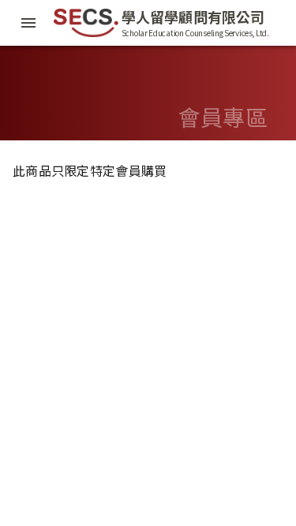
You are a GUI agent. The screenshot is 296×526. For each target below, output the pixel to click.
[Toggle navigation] (28, 23)
